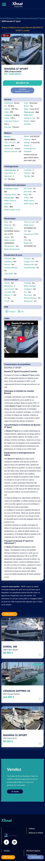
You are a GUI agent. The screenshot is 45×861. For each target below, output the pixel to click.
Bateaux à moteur (36, 833)
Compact (11, 312)
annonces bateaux (8, 77)
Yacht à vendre (10, 76)
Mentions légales (33, 851)
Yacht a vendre (26, 76)
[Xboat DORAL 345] (23, 629)
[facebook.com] (6, 842)
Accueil (3, 18)
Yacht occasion (18, 76)
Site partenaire (10, 829)
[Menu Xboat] (4, 4)
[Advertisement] (22, 13)
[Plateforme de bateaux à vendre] (10, 834)
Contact (9, 857)
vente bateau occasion (19, 77)
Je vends (15, 791)
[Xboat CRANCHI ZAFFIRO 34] (23, 673)
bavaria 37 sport (37, 18)
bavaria (27, 18)
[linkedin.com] (14, 842)
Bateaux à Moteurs (15, 18)
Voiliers (32, 829)
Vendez (7, 851)
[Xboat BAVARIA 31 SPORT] (23, 718)
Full (22, 312)
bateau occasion (34, 76)
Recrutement (31, 855)
